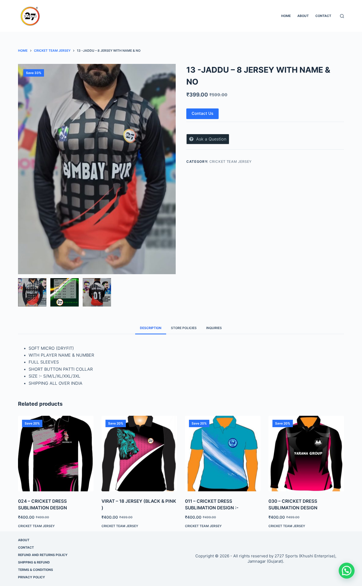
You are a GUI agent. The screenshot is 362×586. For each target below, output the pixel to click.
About (303, 16)
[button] (347, 571)
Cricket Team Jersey (230, 161)
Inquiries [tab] (214, 328)
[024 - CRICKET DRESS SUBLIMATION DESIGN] (56, 453)
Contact (323, 16)
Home (286, 16)
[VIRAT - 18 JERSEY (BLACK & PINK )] (139, 453)
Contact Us (202, 113)
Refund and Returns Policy (43, 555)
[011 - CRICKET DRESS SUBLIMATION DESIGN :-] (223, 453)
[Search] (342, 16)
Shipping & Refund (34, 562)
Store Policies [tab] (184, 328)
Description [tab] (150, 328)
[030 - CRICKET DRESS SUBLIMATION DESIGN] (306, 453)
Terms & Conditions (35, 570)
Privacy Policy (31, 577)
